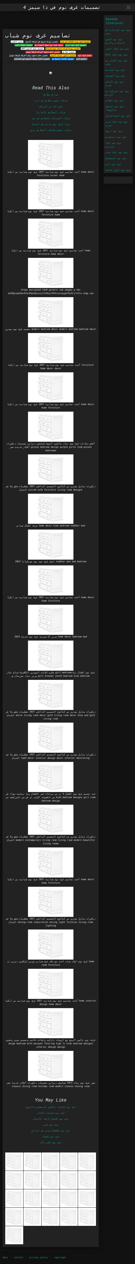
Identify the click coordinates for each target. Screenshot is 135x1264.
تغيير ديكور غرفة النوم (63, 55)
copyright (60, 1257)
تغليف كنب (81, 59)
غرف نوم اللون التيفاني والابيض (115, 41)
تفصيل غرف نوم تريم (76, 45)
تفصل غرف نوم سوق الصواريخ (49, 45)
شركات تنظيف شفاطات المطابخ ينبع (50, 130)
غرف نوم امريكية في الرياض (117, 92)
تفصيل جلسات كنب (23, 45)
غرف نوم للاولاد (50, 1136)
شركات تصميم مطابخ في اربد (50, 100)
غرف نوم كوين (51, 1124)
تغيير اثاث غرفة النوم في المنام (32, 59)
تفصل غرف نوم (85, 55)
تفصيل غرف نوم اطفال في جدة (75, 41)
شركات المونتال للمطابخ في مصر (51, 118)
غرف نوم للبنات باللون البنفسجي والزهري (51, 1106)
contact (18, 1257)
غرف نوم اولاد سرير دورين (116, 123)
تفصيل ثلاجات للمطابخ (63, 59)
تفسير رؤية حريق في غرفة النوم (42, 41)
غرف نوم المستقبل (115, 158)
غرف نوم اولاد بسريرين (113, 144)
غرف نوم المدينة (115, 69)
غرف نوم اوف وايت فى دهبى (117, 31)
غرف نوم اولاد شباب (116, 152)
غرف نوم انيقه (113, 131)
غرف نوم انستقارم (115, 136)
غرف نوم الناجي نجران (114, 83)
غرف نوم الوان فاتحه (117, 170)
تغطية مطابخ (69, 52)
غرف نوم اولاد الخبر (117, 48)
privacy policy (38, 1257)
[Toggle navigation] (128, 7)
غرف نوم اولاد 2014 (116, 54)
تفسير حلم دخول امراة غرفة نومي (43, 52)
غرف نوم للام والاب (50, 1142)
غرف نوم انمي (113, 164)
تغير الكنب (17, 41)
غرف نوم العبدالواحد (117, 115)
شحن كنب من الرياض (51, 106)
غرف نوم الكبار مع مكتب (116, 62)
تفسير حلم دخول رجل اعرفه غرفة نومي (29, 55)
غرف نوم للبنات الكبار (51, 1112)
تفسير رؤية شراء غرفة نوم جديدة (63, 48)
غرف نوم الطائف (114, 100)
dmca (5, 1257)
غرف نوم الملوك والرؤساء (114, 108)
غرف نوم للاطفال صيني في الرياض (51, 1130)
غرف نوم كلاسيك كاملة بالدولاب (50, 1118)
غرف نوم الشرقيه (115, 75)
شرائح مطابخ (50, 94)
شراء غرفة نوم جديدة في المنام (51, 124)
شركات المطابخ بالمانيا (50, 112)
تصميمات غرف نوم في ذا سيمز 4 (61, 7)
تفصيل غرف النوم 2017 (32, 48)
